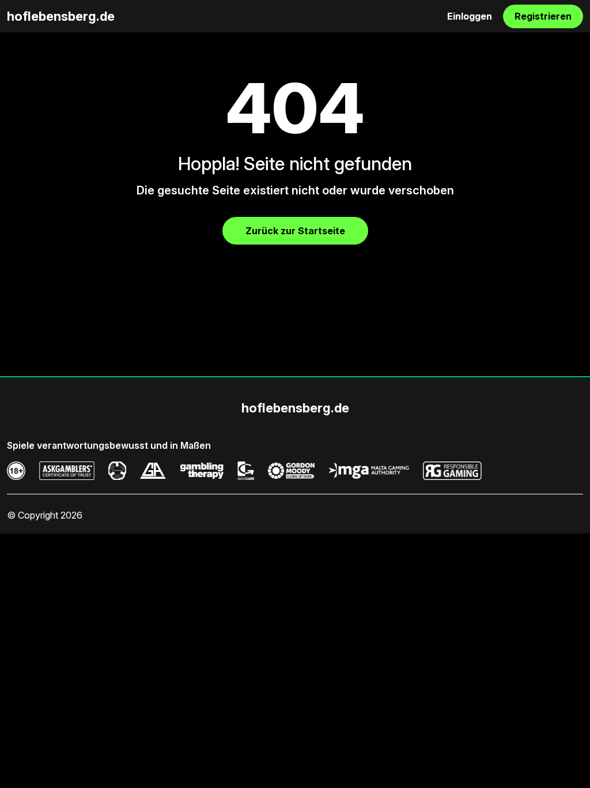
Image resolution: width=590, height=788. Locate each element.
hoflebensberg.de (61, 16)
